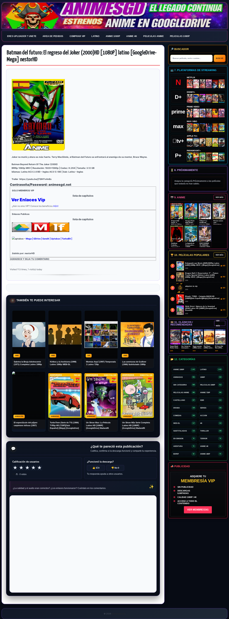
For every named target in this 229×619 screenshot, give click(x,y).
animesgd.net (114, 16)
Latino (95, 36)
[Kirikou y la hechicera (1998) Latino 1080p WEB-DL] (215, 113)
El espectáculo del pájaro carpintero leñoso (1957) (25, 423)
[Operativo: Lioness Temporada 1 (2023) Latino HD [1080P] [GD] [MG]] (209, 157)
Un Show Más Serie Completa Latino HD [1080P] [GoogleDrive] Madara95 (136, 425)
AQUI (55, 206)
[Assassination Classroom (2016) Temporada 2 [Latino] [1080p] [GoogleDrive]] (190, 127)
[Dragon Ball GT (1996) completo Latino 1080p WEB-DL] (190, 113)
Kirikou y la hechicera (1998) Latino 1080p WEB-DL (63, 363)
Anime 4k (131, 36)
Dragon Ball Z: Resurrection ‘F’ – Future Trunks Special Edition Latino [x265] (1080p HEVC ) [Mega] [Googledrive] (201, 275)
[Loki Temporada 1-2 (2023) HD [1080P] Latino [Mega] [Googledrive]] (222, 98)
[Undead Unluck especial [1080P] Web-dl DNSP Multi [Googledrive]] (202, 98)
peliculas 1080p (180, 36)
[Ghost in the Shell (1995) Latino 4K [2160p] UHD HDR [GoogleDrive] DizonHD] (209, 127)
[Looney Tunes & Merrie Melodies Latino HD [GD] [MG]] (215, 127)
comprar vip (77, 36)
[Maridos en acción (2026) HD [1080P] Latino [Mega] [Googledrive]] (196, 127)
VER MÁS (219, 197)
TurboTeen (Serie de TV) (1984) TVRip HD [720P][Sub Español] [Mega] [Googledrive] (64, 425)
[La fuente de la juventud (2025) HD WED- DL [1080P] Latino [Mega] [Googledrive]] (196, 142)
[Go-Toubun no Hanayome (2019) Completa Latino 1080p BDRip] (196, 83)
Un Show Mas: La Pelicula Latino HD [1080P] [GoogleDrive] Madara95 (98, 425)
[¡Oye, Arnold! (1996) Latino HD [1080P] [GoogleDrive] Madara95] (196, 157)
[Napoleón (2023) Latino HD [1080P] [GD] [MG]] (222, 142)
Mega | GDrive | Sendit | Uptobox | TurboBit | (49, 238)
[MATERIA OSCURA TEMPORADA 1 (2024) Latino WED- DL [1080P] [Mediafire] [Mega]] (190, 142)
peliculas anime (153, 36)
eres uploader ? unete (21, 36)
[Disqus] (83, 543)
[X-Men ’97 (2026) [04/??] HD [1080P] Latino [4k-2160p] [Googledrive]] (196, 98)
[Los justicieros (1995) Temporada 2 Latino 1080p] (202, 113)
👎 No (115, 468)
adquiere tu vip (191, 286)
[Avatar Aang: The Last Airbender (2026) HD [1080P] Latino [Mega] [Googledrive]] (190, 157)
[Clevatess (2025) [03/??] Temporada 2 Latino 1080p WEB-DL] (202, 83)
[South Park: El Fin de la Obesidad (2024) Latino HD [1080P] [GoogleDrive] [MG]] (215, 157)
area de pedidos (53, 36)
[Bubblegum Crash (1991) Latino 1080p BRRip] (215, 83)
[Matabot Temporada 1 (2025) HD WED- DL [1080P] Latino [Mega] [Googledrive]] (202, 142)
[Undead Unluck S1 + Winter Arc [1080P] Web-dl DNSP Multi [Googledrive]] (209, 98)
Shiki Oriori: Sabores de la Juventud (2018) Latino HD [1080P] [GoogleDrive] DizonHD (201, 308)
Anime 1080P (113, 36)
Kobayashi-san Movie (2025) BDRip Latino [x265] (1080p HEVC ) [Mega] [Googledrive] (202, 264)
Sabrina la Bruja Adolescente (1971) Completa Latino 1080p (28, 363)
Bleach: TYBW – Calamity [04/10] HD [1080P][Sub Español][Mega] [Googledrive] (202, 297)
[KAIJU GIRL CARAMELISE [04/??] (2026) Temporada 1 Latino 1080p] (209, 83)
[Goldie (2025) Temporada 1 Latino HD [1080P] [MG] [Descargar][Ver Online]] (215, 142)
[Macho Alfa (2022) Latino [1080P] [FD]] (222, 157)
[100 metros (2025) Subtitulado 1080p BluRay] (190, 83)
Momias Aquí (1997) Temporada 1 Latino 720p (101, 363)
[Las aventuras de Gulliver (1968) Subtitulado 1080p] (222, 83)
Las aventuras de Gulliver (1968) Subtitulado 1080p (134, 363)
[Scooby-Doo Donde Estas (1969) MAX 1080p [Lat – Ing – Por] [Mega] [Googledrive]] (222, 127)
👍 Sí (95, 468)
